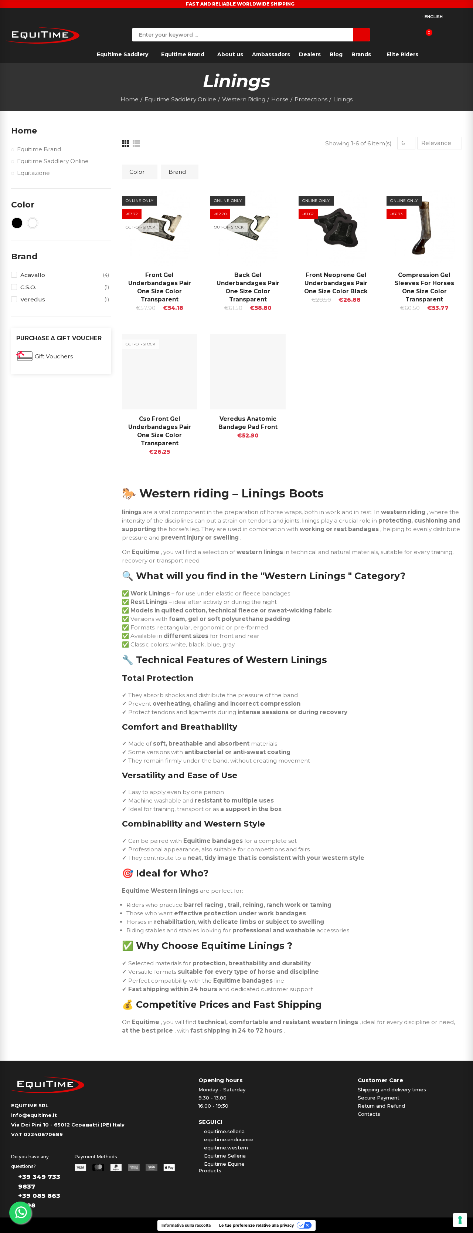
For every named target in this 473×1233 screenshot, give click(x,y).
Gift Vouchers (54, 356)
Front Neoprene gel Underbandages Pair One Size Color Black (336, 283)
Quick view (178, 203)
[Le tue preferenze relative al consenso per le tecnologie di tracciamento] (460, 1220)
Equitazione (33, 172)
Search (361, 34)
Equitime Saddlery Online (53, 161)
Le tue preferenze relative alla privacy (256, 1225)
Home (24, 131)
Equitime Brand (39, 149)
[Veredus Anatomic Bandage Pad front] (248, 371)
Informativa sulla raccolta (186, 1225)
